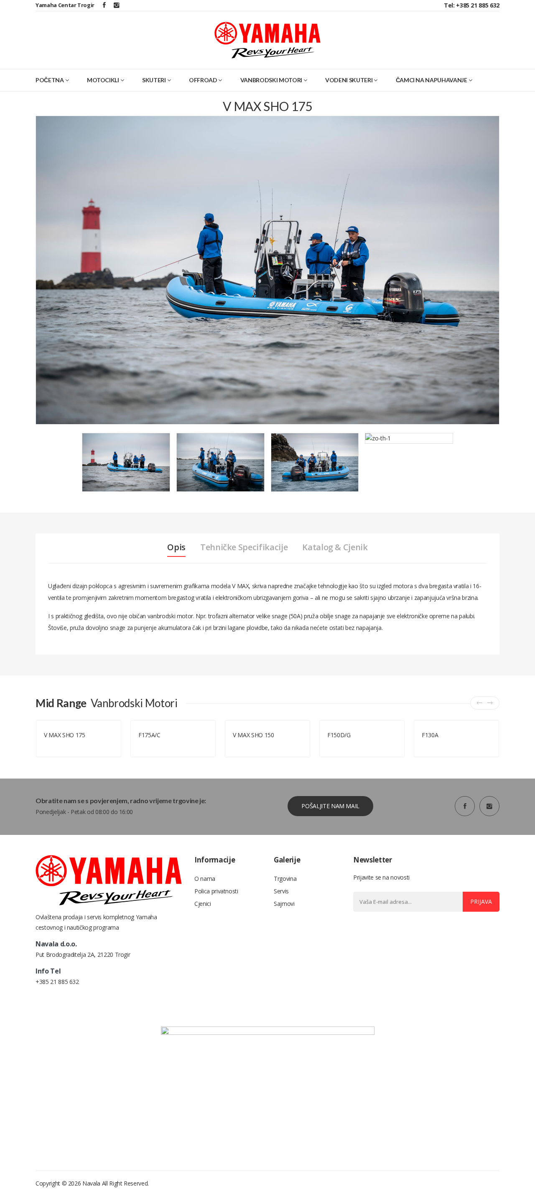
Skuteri (154, 79)
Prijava (481, 901)
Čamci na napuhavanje (431, 79)
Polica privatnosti (216, 891)
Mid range (56, 744)
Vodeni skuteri (348, 79)
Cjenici (202, 904)
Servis (281, 891)
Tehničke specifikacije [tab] (244, 547)
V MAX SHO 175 (64, 735)
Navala (91, 1183)
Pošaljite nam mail (330, 806)
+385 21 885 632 (57, 982)
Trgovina (285, 878)
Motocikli (103, 79)
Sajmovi (284, 904)
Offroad (203, 79)
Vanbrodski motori (271, 79)
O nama (204, 878)
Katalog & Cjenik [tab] (334, 547)
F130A (430, 735)
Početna (50, 79)
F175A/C (149, 735)
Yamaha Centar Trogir (65, 5)
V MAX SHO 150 (253, 735)
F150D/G (339, 735)
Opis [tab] (176, 547)
